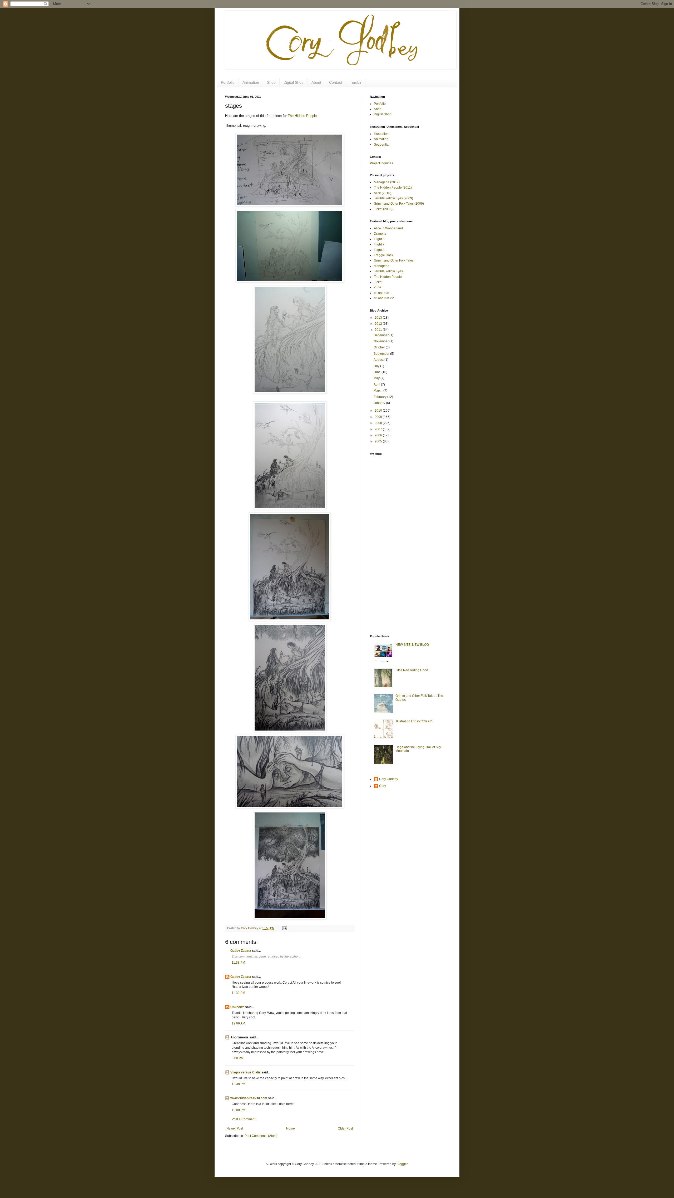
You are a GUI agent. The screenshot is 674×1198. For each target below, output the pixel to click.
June (377, 372)
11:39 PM (238, 993)
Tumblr (355, 82)
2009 (379, 417)
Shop (271, 82)
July (377, 366)
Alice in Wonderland (388, 228)
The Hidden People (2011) (393, 187)
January (380, 403)
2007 (379, 429)
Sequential (381, 144)
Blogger (402, 1164)
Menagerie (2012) (387, 182)
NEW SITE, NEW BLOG (412, 645)
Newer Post (234, 1128)
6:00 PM (238, 1058)
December (381, 335)
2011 (379, 330)
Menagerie (381, 266)
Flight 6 (379, 239)
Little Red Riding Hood (411, 670)
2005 (379, 441)
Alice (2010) (382, 193)
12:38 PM (238, 1084)
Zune (377, 287)
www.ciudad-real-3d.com (248, 1098)
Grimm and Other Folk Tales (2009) (399, 203)
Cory (382, 786)
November (381, 341)
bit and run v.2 (384, 298)
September (382, 354)
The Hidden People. (303, 116)
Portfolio (228, 82)
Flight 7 (379, 244)
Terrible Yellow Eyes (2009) (393, 198)
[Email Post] (284, 928)
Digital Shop (294, 82)
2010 (379, 410)
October (380, 347)
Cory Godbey (388, 779)
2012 (379, 324)
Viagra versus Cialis (245, 1072)
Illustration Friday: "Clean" (413, 721)
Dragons (380, 233)
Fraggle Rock (383, 255)
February (380, 397)
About (316, 82)
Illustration (381, 134)
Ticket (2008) (383, 209)
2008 (379, 423)
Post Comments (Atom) (261, 1136)
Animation (250, 82)
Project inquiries (381, 163)
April (377, 384)
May (377, 378)
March (378, 390)
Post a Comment (243, 1119)
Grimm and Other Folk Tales (394, 260)
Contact (335, 82)
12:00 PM (238, 1110)
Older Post (345, 1128)
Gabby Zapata (240, 951)
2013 (379, 317)
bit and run (381, 293)
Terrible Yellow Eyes (388, 271)
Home (290, 1128)
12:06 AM (238, 1023)
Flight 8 (379, 250)
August (379, 360)
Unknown (237, 1007)
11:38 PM (238, 962)
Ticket (378, 282)
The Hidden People (388, 277)
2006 (379, 435)
